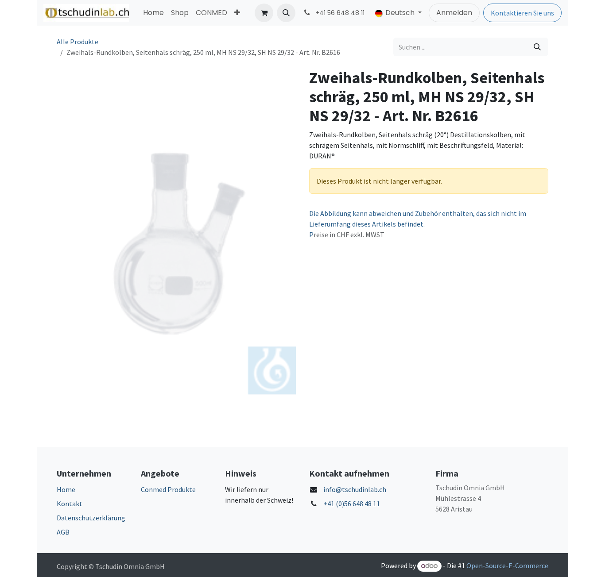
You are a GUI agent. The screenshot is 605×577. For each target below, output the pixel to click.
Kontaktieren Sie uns (522, 12)
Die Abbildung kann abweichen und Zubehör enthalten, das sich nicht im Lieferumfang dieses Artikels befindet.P (417, 224)
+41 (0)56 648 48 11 (351, 503)
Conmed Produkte (168, 489)
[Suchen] (537, 47)
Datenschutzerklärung (91, 517)
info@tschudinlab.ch (354, 489)
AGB (63, 531)
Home (66, 489)
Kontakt (69, 503)
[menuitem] (153, 13)
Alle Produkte (77, 41)
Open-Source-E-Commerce (507, 565)
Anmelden (454, 13)
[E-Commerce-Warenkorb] (264, 13)
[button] (286, 13)
